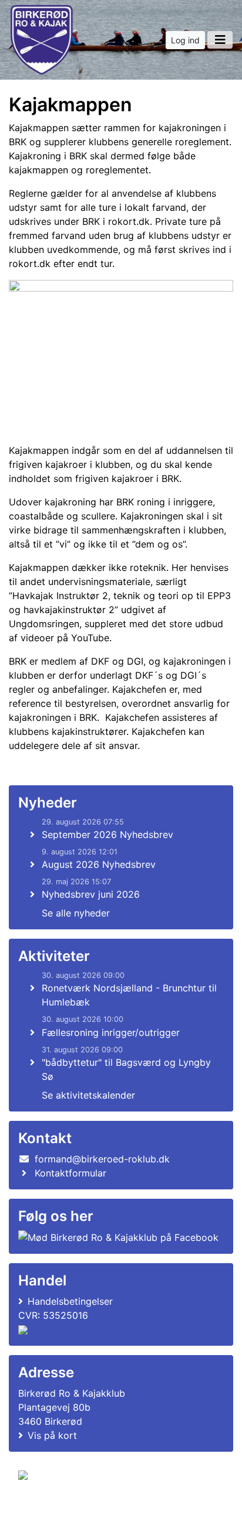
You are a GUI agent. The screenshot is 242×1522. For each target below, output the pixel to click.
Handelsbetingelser (70, 1301)
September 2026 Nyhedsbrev (107, 834)
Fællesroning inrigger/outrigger (111, 1032)
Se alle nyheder (76, 913)
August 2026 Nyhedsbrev (99, 864)
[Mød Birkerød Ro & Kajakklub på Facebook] (118, 1236)
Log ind (185, 40)
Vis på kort (52, 1435)
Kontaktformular (70, 1173)
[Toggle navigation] (220, 40)
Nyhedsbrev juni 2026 (91, 894)
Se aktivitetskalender (88, 1095)
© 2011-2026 (42, 1506)
